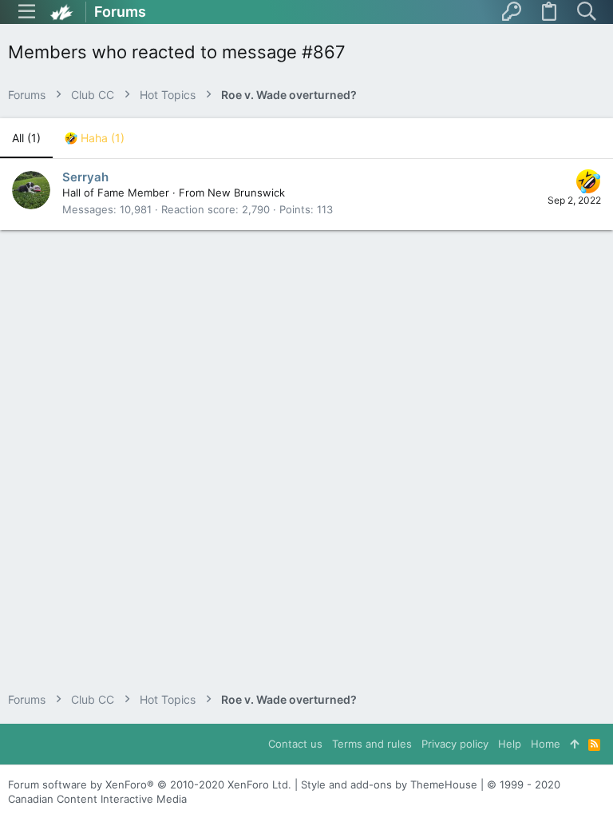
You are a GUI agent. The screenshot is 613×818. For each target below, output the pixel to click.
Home (545, 743)
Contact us (295, 743)
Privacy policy (454, 743)
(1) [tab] (26, 138)
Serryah (85, 177)
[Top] (574, 744)
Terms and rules (372, 743)
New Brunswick (246, 192)
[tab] (94, 138)
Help (509, 743)
